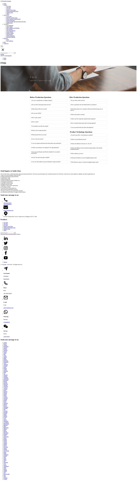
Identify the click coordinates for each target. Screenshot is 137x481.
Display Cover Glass (11, 10)
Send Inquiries (8, 55)
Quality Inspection (10, 35)
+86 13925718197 (7, 293)
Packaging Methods (10, 37)
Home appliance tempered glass (13, 19)
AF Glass (8, 8)
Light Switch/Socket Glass (12, 11)
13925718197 (6, 336)
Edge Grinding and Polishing (12, 28)
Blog (4, 42)
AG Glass (8, 6)
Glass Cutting (9, 26)
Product (5, 5)
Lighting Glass (9, 12)
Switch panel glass (10, 20)
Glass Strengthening (10, 30)
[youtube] (5, 259)
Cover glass (9, 16)
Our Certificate (9, 41)
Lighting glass (9, 23)
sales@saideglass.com (8, 210)
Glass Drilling (9, 29)
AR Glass (8, 7)
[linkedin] (5, 240)
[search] (2, 46)
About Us (5, 38)
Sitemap (5, 262)
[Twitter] (5, 245)
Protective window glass (11, 17)
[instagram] (5, 250)
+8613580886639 (7, 204)
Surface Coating (10, 33)
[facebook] (5, 254)
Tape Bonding (9, 34)
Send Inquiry (6, 279)
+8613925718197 (7, 203)
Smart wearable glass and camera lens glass (16, 21)
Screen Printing (9, 32)
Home (4, 3)
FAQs (7, 39)
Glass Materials (9, 25)
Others (7, 14)
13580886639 (6, 322)
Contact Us (5, 43)
